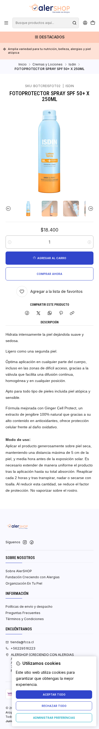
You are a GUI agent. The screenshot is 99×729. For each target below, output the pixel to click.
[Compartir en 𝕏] (39, 313)
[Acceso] (85, 23)
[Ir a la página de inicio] (50, 8)
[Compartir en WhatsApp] (50, 313)
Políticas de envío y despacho (29, 607)
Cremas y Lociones (47, 64)
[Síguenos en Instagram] (24, 542)
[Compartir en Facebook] (27, 313)
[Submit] (74, 23)
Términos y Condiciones (25, 619)
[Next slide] (89, 209)
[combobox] (45, 23)
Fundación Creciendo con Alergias (33, 577)
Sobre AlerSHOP (19, 571)
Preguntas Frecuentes (23, 613)
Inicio (22, 64)
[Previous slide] (9, 209)
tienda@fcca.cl (22, 642)
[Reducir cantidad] (9, 242)
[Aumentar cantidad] (89, 242)
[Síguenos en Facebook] (31, 542)
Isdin (72, 64)
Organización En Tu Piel (24, 583)
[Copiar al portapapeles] (72, 313)
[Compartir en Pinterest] (61, 313)
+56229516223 (23, 648)
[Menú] (6, 23)
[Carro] (92, 23)
